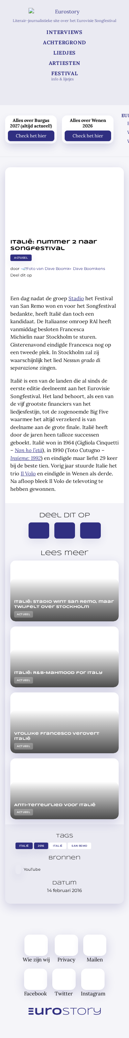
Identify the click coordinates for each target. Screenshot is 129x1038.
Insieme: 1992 (25, 458)
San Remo (79, 845)
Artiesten (64, 63)
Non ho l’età (28, 450)
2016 (41, 845)
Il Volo (28, 473)
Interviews (64, 32)
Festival (64, 75)
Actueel (21, 257)
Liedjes (64, 52)
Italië (24, 845)
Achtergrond (64, 42)
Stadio (76, 298)
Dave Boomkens (89, 268)
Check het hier (31, 135)
